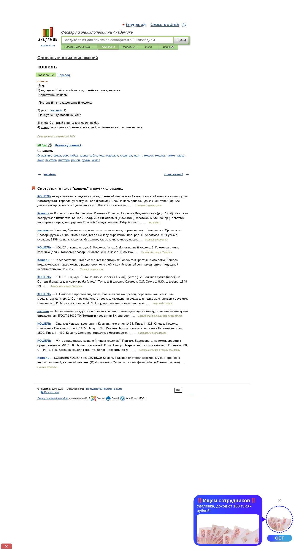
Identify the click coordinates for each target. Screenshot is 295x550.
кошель (43, 230)
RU (184, 24)
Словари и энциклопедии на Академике (97, 32)
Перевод (63, 75)
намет (171, 155)
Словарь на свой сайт (165, 24)
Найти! (181, 40)
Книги (148, 47)
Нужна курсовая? (68, 145)
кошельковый (173, 174)
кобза (93, 155)
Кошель (43, 213)
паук (40, 160)
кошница (126, 155)
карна (83, 155)
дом (65, 155)
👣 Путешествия (50, 392)
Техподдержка (93, 388)
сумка (86, 160)
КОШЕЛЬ (44, 196)
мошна (160, 155)
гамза (57, 155)
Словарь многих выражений (79, 47)
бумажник (44, 155)
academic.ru (47, 45)
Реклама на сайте (112, 388)
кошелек (112, 155)
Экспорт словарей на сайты (52, 398)
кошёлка (50, 174)
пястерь (64, 160)
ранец (75, 160)
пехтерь (51, 160)
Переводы (128, 47)
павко (180, 155)
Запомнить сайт (136, 24)
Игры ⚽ (168, 47)
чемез (96, 160)
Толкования (107, 47)
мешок (148, 155)
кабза (74, 155)
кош (101, 155)
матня (138, 155)
